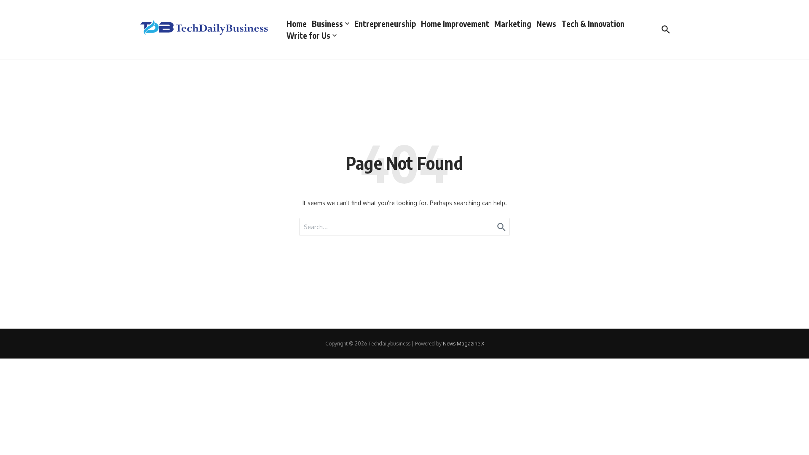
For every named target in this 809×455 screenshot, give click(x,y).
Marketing (512, 24)
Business (327, 24)
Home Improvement (455, 24)
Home (297, 24)
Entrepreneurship (385, 24)
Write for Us (308, 35)
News (546, 24)
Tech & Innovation (592, 24)
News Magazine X (463, 343)
